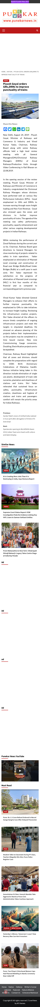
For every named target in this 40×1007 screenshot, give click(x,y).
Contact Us (16, 993)
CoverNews (32, 1000)
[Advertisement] (20, 51)
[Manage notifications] (6, 992)
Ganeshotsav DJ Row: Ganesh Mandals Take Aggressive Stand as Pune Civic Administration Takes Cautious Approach (19, 896)
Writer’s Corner (30, 987)
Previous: (19, 417)
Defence (19, 987)
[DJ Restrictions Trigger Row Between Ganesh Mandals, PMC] (20, 770)
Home (4, 987)
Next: (19, 430)
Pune (5, 812)
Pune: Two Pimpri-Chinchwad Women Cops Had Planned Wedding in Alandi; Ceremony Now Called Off (19, 973)
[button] (3, 30)
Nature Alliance (28, 990)
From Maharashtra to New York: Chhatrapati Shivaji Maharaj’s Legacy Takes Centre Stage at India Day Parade (20, 553)
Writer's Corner (16, 928)
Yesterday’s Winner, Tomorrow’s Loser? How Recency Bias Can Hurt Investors (19, 935)
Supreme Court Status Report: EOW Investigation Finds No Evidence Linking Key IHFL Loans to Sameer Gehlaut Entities (20, 515)
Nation (6, 81)
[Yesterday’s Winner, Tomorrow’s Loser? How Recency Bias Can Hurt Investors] (20, 918)
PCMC (5, 965)
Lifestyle (7, 990)
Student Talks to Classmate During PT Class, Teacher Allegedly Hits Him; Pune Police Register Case (19, 857)
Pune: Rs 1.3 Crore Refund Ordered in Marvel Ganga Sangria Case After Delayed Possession (20, 818)
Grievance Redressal (30, 993)
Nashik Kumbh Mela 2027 (20, 1)
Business (6, 928)
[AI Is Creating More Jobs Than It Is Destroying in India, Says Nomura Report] (20, 461)
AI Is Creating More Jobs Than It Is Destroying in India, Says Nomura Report (18, 477)
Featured (16, 990)
